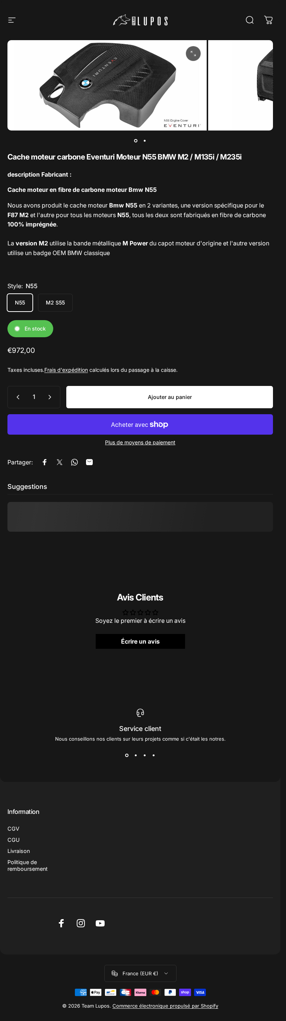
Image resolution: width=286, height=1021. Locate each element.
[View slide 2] (135, 755)
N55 (20, 302)
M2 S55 (55, 302)
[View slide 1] (127, 755)
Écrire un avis (140, 641)
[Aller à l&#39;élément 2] (144, 140)
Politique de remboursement (27, 865)
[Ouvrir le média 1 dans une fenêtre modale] (193, 53)
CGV (13, 828)
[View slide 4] (153, 755)
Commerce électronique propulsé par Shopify (165, 1006)
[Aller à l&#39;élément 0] (135, 140)
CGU (13, 840)
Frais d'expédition (66, 370)
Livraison (18, 851)
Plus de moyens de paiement (140, 442)
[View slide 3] (144, 755)
